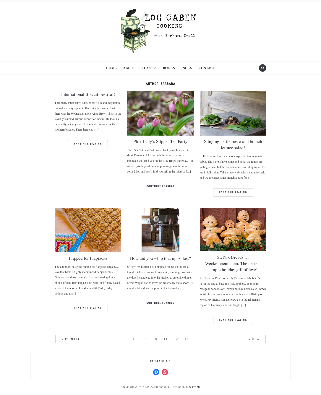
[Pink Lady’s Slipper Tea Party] (160, 113)
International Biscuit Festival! (88, 94)
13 (186, 339)
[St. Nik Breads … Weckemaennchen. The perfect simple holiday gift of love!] (233, 229)
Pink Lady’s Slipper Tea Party (160, 141)
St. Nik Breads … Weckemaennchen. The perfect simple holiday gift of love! (233, 263)
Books (169, 67)
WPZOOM (194, 387)
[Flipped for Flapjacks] (88, 229)
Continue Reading (88, 144)
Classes (149, 67)
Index (186, 67)
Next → (254, 339)
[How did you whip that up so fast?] (160, 230)
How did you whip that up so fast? (160, 258)
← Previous (70, 339)
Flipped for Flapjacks (88, 258)
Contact (207, 67)
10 (155, 339)
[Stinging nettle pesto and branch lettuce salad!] (233, 113)
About (129, 67)
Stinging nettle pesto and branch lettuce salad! (233, 144)
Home (111, 67)
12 (176, 339)
